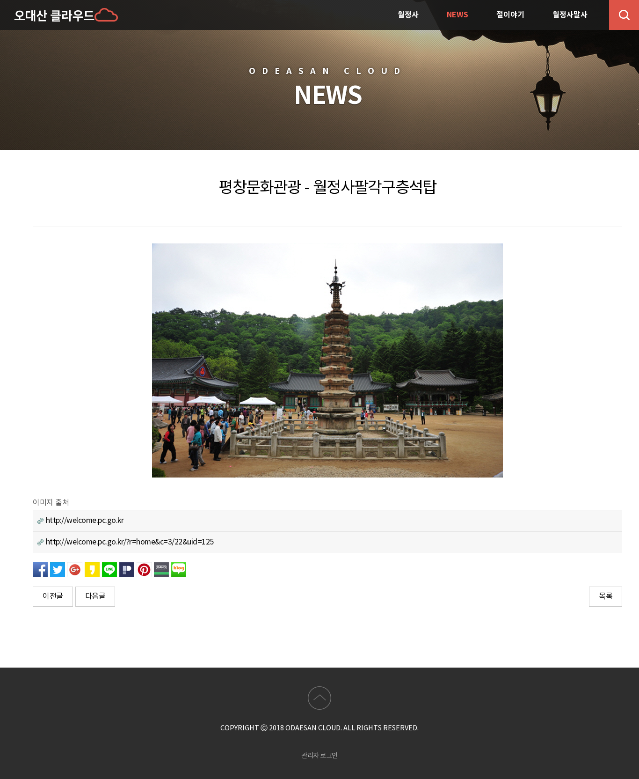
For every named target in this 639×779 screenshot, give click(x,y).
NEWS (457, 15)
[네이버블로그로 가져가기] (178, 569)
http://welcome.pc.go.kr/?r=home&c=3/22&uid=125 (129, 542)
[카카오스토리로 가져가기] (92, 569)
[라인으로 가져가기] (109, 569)
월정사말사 (570, 15)
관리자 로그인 (319, 756)
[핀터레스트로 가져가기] (144, 569)
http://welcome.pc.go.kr (83, 520)
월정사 (408, 15)
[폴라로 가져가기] (126, 569)
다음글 (95, 596)
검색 (624, 15)
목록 (605, 596)
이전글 (53, 596)
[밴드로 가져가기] (161, 569)
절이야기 (510, 15)
